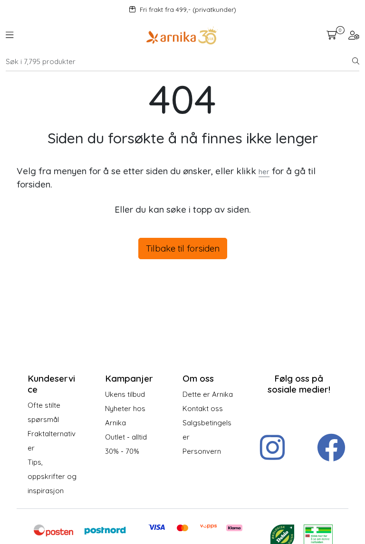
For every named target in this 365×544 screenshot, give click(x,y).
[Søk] (355, 61)
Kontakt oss (202, 408)
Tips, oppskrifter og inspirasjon (52, 476)
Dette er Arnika (207, 394)
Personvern (201, 451)
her (264, 171)
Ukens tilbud (125, 394)
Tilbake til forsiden (183, 248)
